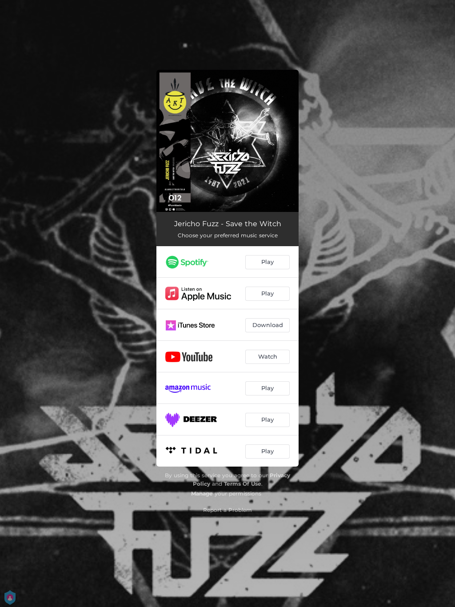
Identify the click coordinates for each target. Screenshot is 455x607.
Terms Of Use (242, 483)
